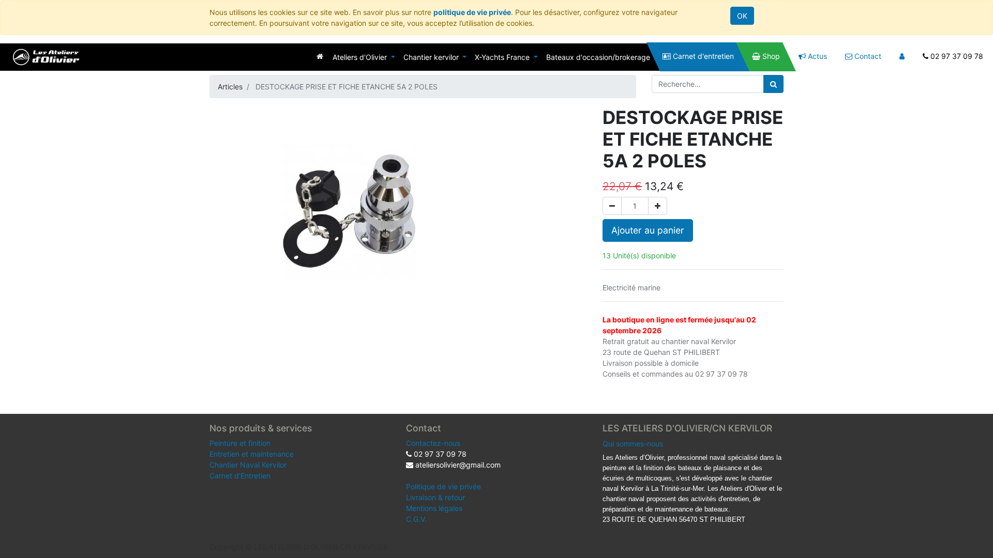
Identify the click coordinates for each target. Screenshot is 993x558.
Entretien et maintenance (251, 454)
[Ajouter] (657, 206)
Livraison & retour (435, 497)
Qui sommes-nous (633, 443)
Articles (230, 86)
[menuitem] (319, 56)
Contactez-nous (433, 443)
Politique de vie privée (443, 486)
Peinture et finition (239, 443)
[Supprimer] (612, 206)
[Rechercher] (773, 84)
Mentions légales (434, 508)
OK (742, 15)
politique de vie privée (472, 12)
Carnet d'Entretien (239, 475)
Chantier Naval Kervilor (248, 464)
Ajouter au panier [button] (647, 230)
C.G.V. (416, 519)
